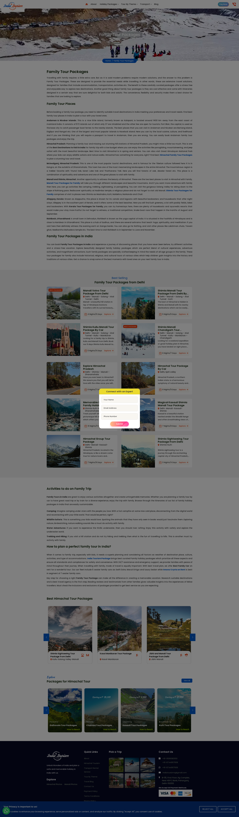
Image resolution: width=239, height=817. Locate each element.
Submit (119, 423)
